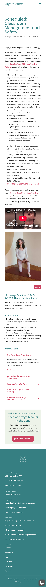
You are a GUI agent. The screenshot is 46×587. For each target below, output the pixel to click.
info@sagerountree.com (23, 582)
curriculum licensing (13, 485)
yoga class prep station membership (19, 521)
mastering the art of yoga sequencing (20, 503)
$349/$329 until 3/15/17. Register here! (23, 184)
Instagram (9, 566)
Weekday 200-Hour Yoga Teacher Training (23, 336)
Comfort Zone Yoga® (30, 579)
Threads (8, 571)
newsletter (9, 552)
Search (37, 287)
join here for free (23, 438)
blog (6, 557)
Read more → (12, 370)
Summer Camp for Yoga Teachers (19, 333)
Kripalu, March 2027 (13, 494)
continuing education (14, 512)
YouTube (8, 562)
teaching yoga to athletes (15, 508)
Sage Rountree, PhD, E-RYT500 (19, 36)
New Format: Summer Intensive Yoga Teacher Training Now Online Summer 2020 (21, 322)
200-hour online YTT (13, 476)
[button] (42, 583)
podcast (8, 548)
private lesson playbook (14, 530)
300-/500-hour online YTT (16, 480)
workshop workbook (13, 525)
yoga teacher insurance (14, 539)
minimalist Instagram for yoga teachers (20, 535)
